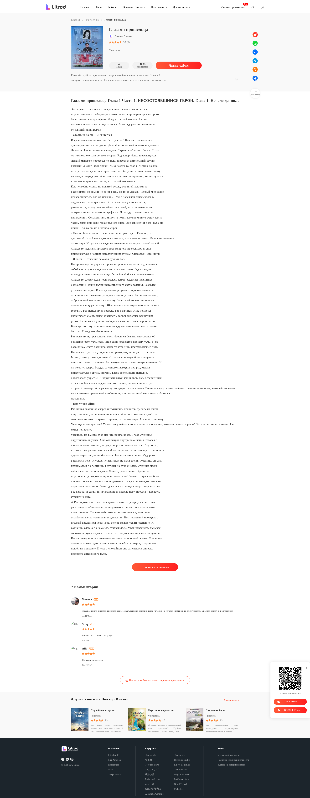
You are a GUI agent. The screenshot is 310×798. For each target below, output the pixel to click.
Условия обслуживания (229, 755)
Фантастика (92, 19)
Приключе (96, 716)
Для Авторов (114, 760)
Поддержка (113, 765)
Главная (75, 19)
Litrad (76, 765)
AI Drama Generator (154, 794)
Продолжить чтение (155, 567)
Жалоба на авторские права (231, 765)
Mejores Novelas (182, 774)
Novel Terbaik (180, 784)
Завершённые (114, 774)
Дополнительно (231, 700)
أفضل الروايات (152, 769)
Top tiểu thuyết (152, 765)
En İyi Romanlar (182, 765)
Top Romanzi (180, 769)
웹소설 (148, 760)
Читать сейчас (179, 65)
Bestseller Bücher (182, 760)
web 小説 (149, 784)
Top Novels (150, 755)
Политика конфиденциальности (233, 760)
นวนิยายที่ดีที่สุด (153, 789)
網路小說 (149, 774)
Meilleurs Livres (181, 779)
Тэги (110, 769)
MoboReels (179, 789)
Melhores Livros (152, 779)
